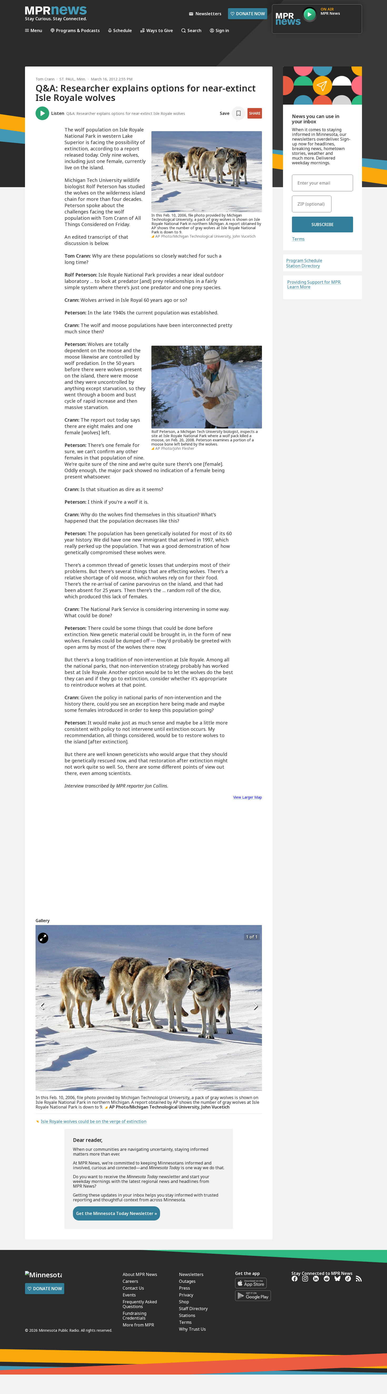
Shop (184, 1302)
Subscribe (322, 224)
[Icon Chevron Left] (42, 1006)
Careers (130, 1281)
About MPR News (140, 1274)
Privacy (186, 1295)
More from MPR (138, 1325)
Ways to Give (159, 30)
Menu (36, 30)
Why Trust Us (192, 1329)
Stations (187, 1315)
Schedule (122, 30)
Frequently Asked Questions (140, 1304)
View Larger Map (247, 797)
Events (129, 1295)
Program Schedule (304, 260)
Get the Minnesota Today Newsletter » (116, 1213)
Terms (298, 239)
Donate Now (247, 14)
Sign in (222, 30)
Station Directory (303, 265)
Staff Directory (193, 1308)
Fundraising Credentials (134, 1315)
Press (184, 1288)
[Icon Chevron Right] (255, 1006)
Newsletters (191, 1274)
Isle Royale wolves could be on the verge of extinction (93, 1121)
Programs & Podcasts (78, 30)
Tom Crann (45, 78)
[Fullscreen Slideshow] (43, 938)
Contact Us (133, 1288)
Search (194, 30)
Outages (187, 1281)
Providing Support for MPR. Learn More (314, 284)
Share (254, 113)
